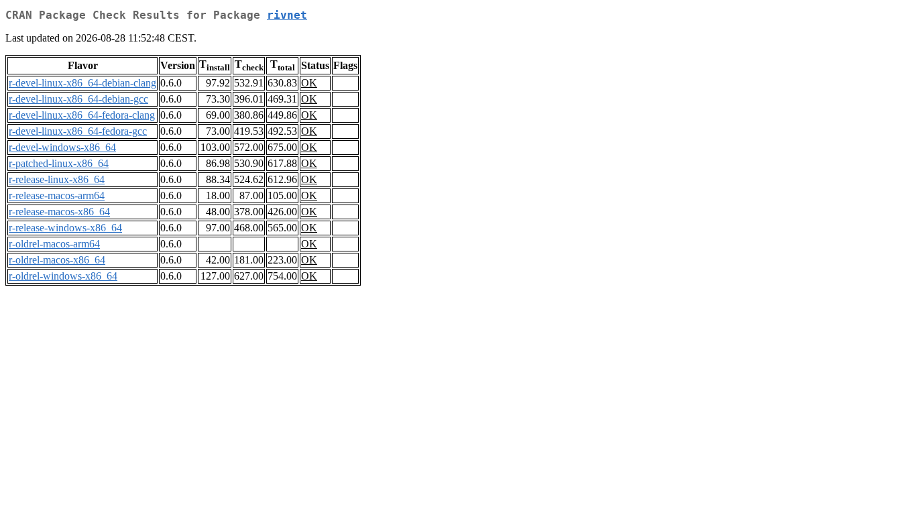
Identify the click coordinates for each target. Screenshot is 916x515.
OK (309, 83)
